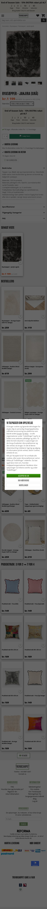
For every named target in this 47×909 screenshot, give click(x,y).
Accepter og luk (23, 475)
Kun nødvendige (23, 480)
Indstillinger (23, 485)
